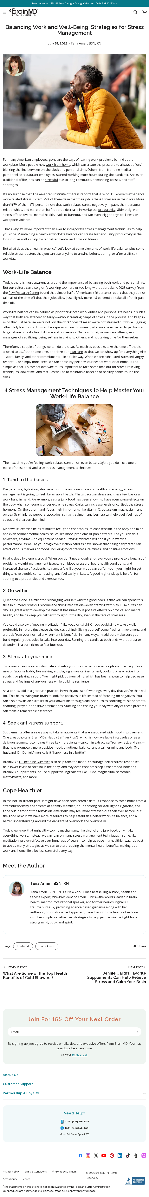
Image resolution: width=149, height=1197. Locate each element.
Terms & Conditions (35, 1171)
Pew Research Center (24, 292)
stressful (51, 180)
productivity (106, 209)
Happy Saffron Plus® (63, 737)
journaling (76, 676)
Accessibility (10, 1179)
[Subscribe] (137, 1032)
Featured (23, 946)
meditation (75, 605)
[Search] (135, 12)
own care (76, 352)
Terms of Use (79, 1054)
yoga (71, 624)
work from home (58, 164)
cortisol (121, 504)
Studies (78, 544)
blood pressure (78, 563)
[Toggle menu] (4, 12)
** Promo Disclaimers (64, 1171)
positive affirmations (48, 706)
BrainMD (100, 1172)
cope (12, 234)
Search (26, 1179)
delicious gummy (15, 742)
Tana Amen (46, 946)
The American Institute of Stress (56, 194)
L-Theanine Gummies (34, 762)
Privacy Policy (11, 1171)
